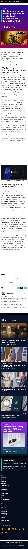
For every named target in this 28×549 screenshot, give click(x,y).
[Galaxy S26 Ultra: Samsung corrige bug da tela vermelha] (14, 354)
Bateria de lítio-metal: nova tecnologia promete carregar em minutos (14, 414)
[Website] (22, 293)
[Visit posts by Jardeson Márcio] (3, 293)
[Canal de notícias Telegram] (6, 532)
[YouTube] (9, 529)
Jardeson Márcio (9, 23)
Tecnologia (6, 424)
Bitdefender (9, 278)
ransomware (12, 52)
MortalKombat (5, 280)
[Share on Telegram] (12, 27)
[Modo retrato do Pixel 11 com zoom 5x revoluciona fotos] (14, 379)
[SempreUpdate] (14, 1)
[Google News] (12, 529)
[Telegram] (23, 529)
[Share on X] (7, 27)
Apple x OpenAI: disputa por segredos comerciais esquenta (13, 341)
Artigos (5, 8)
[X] (5, 529)
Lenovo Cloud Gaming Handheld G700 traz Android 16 (13, 429)
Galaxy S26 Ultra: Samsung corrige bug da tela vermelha (13, 365)
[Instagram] (26, 293)
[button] (2, 2)
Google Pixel (6, 387)
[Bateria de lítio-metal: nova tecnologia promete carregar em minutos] (14, 403)
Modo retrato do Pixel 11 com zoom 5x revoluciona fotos (13, 390)
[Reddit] (19, 529)
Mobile (4, 363)
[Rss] (2, 532)
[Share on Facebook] (4, 27)
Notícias (13, 424)
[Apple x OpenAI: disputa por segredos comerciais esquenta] (14, 330)
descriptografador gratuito (19, 278)
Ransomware (12, 280)
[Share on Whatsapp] (10, 27)
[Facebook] (24, 293)
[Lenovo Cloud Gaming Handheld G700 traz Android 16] (14, 440)
